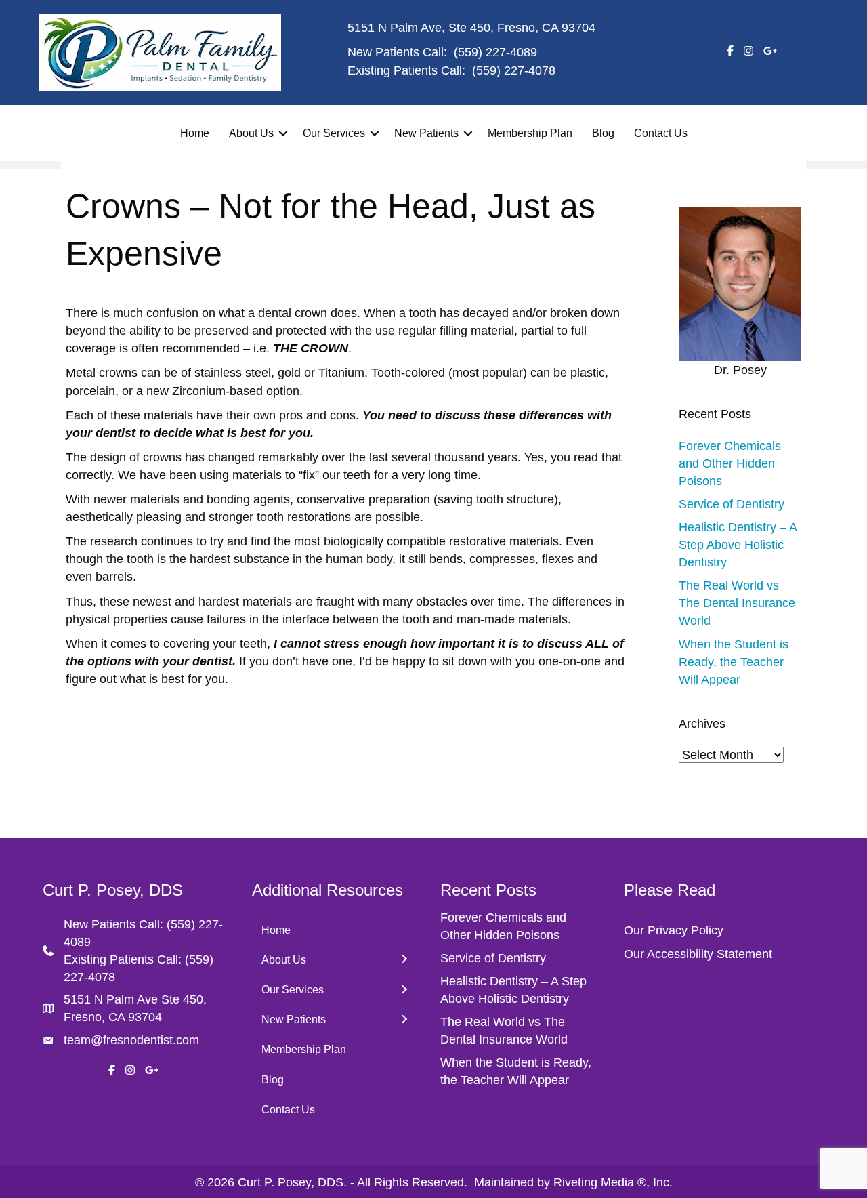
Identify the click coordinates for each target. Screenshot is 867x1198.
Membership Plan (530, 133)
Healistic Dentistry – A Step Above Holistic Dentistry (738, 544)
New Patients (426, 133)
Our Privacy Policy (673, 930)
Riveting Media (593, 1182)
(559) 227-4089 (495, 52)
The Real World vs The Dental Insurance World (737, 603)
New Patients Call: (115, 924)
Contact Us (661, 133)
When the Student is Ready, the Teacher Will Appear (733, 662)
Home (194, 133)
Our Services (334, 133)
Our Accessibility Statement (698, 954)
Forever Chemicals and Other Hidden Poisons (730, 463)
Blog (603, 133)
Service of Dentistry (731, 504)
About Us (251, 133)
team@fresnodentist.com (131, 1040)
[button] (283, 133)
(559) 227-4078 (513, 70)
